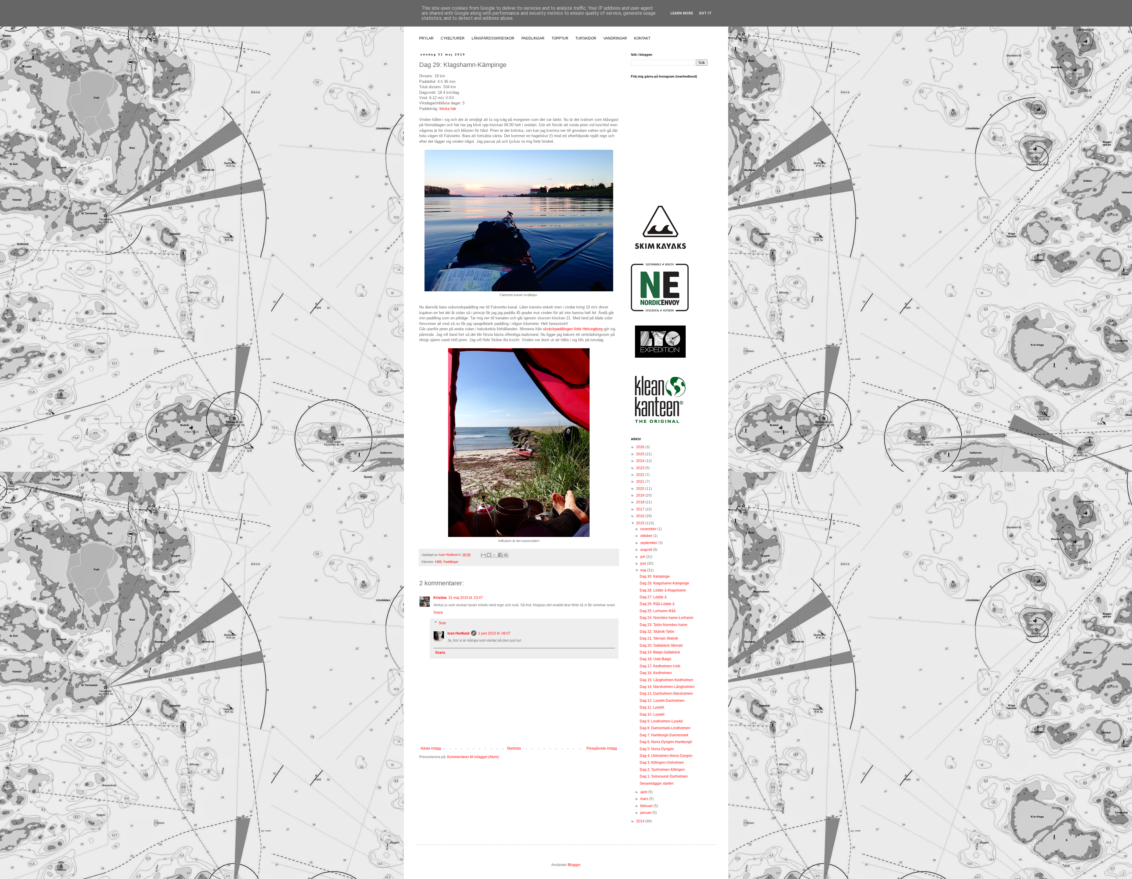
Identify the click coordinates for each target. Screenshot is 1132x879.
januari (646, 813)
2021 (640, 481)
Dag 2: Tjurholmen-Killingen (662, 770)
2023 (640, 468)
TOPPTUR (560, 38)
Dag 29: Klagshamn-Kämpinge (664, 583)
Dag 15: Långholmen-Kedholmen (666, 680)
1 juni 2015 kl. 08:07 (494, 633)
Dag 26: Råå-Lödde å (657, 604)
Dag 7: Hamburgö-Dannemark (664, 735)
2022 (640, 475)
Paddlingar (450, 561)
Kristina (440, 598)
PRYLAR (426, 38)
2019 (640, 495)
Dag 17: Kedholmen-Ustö (660, 666)
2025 (640, 454)
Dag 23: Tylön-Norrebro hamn (663, 625)
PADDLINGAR (532, 38)
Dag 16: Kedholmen (656, 673)
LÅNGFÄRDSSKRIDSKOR (493, 38)
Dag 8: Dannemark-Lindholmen (665, 728)
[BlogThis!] (489, 555)
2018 (640, 502)
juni (643, 563)
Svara (438, 612)
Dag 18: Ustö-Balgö (655, 659)
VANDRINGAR (615, 38)
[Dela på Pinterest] (506, 555)
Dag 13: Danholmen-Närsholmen (666, 693)
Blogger (574, 865)
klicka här (448, 108)
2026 (640, 447)
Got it (705, 13)
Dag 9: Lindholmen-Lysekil (661, 721)
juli (643, 557)
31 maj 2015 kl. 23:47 (465, 598)
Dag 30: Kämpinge (655, 576)
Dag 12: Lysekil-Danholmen (662, 701)
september (649, 543)
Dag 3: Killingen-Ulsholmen (662, 762)
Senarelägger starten (657, 783)
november (648, 529)
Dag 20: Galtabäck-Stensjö (661, 645)
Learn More (681, 13)
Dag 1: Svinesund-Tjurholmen (664, 776)
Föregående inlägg (601, 748)
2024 (640, 461)
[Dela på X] (495, 555)
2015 (640, 523)
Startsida (514, 748)
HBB (438, 561)
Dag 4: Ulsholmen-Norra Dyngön (666, 756)
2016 (640, 516)
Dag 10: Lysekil (652, 714)
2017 (640, 509)
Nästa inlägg (431, 748)
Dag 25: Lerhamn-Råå (658, 611)
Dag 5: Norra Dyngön (657, 749)
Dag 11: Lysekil (652, 707)
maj (643, 570)
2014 (640, 821)
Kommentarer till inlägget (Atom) (473, 757)
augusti (646, 550)
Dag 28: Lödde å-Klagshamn (663, 590)
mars (644, 799)
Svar (442, 623)
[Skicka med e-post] (483, 555)
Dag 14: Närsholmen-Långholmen (667, 687)
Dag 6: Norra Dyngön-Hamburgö (666, 742)
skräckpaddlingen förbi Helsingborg (573, 329)
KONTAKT (642, 38)
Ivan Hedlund (458, 633)
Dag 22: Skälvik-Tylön (657, 632)
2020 (640, 489)
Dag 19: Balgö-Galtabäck (660, 652)
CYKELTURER (453, 38)
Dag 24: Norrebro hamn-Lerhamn (666, 618)
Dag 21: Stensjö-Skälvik (659, 638)
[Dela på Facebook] (500, 555)
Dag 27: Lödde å (653, 597)
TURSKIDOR (585, 38)
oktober (646, 536)
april (644, 792)
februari (647, 806)
